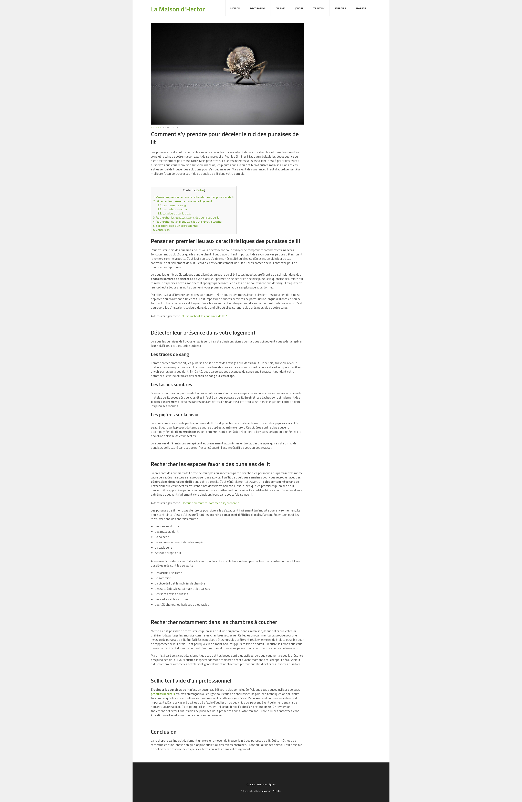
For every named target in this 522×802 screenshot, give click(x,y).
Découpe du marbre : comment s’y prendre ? (210, 503)
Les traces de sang (171, 205)
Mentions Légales (266, 784)
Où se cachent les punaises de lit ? (204, 316)
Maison (235, 8)
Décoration (257, 8)
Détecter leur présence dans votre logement (182, 201)
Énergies (340, 8)
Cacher (200, 190)
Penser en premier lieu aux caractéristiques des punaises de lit (193, 197)
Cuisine (280, 8)
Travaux (318, 8)
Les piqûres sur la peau (174, 213)
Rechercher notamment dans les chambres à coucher (187, 221)
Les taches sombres (172, 209)
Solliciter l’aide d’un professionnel (175, 225)
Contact (251, 784)
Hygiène (361, 8)
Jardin (299, 8)
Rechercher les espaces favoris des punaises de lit (186, 217)
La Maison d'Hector (178, 9)
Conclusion (161, 230)
